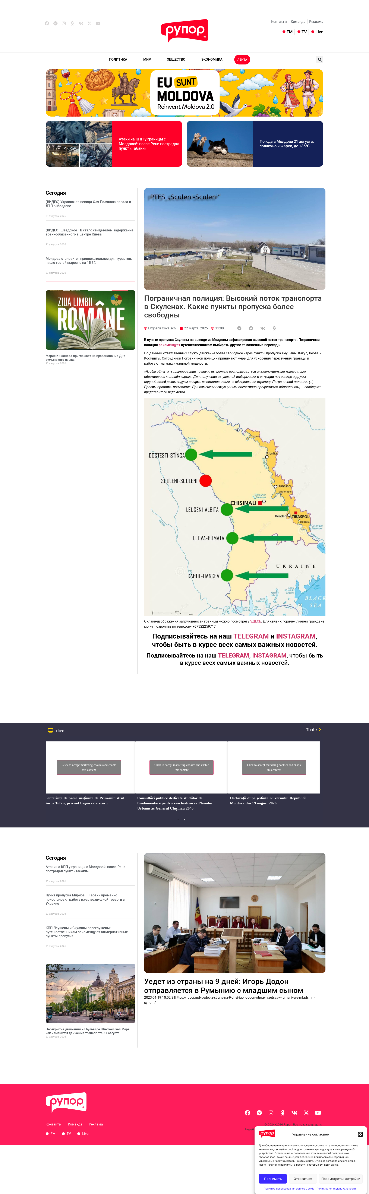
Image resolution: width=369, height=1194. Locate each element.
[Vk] (81, 23)
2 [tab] (184, 820)
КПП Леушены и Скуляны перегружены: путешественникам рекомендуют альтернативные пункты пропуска (87, 932)
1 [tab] (178, 820)
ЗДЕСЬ (255, 621)
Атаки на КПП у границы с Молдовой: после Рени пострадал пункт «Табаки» (149, 144)
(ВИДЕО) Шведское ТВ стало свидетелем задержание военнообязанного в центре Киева (89, 232)
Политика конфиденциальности (336, 1188)
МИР (147, 59)
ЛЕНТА (242, 59)
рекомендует (169, 345)
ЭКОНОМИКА (212, 59)
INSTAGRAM (269, 655)
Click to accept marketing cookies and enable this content (89, 767)
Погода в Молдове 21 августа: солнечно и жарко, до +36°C (287, 143)
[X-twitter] (89, 23)
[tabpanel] (88, 777)
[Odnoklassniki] (72, 23)
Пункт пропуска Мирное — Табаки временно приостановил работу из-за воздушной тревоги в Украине (85, 899)
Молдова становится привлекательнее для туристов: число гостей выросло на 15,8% (89, 261)
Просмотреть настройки (340, 1179)
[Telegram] (55, 23)
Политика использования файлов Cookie (289, 1188)
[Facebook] (46, 23)
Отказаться (303, 1179)
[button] (360, 1134)
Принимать (273, 1179)
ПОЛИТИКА (118, 59)
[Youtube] (98, 23)
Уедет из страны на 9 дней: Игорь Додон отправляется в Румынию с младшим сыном (223, 986)
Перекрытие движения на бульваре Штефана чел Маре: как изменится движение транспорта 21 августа (88, 1031)
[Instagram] (64, 23)
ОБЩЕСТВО (176, 59)
